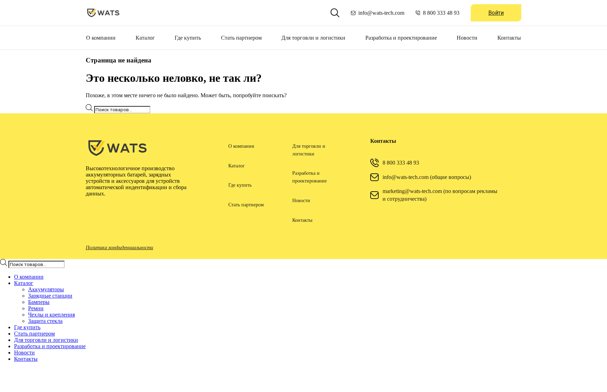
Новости (467, 38)
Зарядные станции (50, 296)
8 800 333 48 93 (441, 13)
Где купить (188, 38)
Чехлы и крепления (51, 315)
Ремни (36, 308)
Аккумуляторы (46, 289)
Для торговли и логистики (313, 38)
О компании (101, 38)
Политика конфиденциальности (119, 247)
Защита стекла (45, 321)
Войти (496, 12)
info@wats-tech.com (381, 13)
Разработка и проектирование (401, 38)
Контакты (509, 38)
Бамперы (39, 302)
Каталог (145, 38)
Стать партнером (241, 38)
